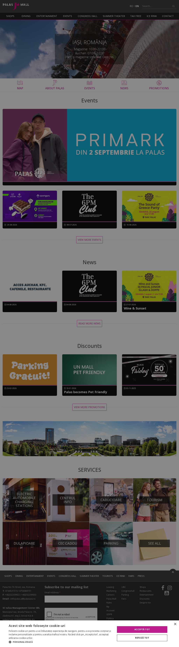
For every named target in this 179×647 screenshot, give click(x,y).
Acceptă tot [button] (142, 629)
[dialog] (89, 633)
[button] (61, 642)
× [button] (175, 624)
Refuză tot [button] (142, 637)
